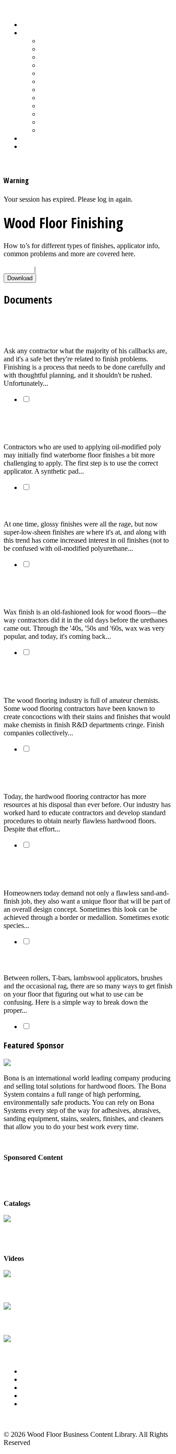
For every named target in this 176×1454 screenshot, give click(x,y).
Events (31, 1387)
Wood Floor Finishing (71, 114)
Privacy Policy (42, 1404)
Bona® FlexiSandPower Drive (29, 1352)
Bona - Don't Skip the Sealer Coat (52, 1173)
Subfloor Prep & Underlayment (84, 98)
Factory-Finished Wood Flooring (86, 65)
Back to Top (21, 1419)
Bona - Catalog (25, 1228)
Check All (18, 269)
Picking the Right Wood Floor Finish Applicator (83, 959)
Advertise (35, 1379)
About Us (36, 1371)
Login (30, 146)
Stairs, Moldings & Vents (75, 106)
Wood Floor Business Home (62, 138)
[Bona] (15, 1062)
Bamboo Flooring (65, 41)
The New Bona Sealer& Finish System (35, 1287)
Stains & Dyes (60, 89)
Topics (31, 33)
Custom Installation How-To (80, 57)
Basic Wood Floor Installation (82, 49)
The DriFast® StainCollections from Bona (36, 1319)
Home (30, 24)
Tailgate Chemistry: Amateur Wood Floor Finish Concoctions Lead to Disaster (85, 676)
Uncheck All (55, 269)
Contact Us (38, 1395)
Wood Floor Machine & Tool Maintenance (100, 122)
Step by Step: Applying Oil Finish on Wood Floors (86, 506)
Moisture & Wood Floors (75, 73)
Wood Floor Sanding (69, 130)
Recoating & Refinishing (75, 81)
